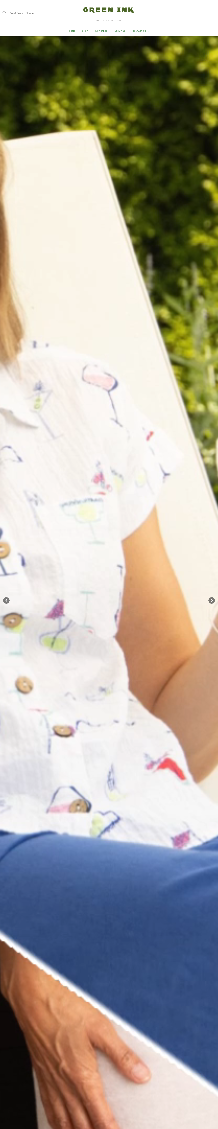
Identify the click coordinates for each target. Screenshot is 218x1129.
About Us (120, 31)
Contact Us (139, 31)
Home (72, 31)
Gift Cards (101, 31)
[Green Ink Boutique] (109, 14)
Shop (85, 31)
